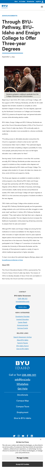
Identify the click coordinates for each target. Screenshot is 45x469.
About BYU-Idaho (22, 340)
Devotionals (22, 395)
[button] (40, 439)
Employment (22, 412)
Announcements (9, 16)
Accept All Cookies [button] (22, 464)
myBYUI (38, 1)
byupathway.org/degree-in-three (12, 260)
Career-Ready (22, 322)
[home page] (5, 6)
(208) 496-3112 (22, 298)
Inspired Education (22, 319)
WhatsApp (22, 384)
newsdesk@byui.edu (22, 301)
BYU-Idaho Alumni (22, 346)
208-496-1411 (29, 374)
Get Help (23, 388)
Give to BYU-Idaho (22, 348)
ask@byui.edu (22, 379)
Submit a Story (22, 307)
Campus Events (22, 328)
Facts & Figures (22, 343)
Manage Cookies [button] (22, 458)
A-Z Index (22, 1)
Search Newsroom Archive (23, 337)
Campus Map (22, 400)
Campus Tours (22, 406)
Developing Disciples (22, 316)
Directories (30, 1)
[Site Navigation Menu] (42, 7)
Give (16, 1)
